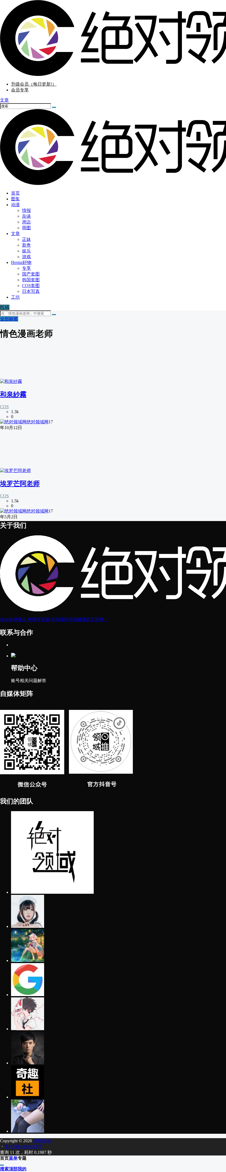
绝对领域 (41, 1140)
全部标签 (9, 319)
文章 (15, 233)
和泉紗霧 (13, 394)
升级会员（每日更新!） (34, 84)
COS (4, 406)
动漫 (15, 204)
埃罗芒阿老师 (20, 483)
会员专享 (20, 90)
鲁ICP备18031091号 (23, 1146)
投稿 (4, 307)
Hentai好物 (21, 262)
